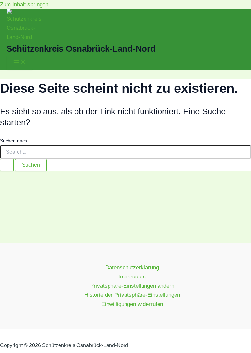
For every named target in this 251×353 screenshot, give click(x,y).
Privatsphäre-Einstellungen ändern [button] (132, 286)
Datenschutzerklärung (132, 267)
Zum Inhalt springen (24, 4)
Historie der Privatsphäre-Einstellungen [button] (132, 295)
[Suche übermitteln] (7, 165)
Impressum (132, 277)
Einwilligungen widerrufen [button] (132, 304)
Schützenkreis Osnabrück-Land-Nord (81, 49)
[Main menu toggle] (20, 63)
